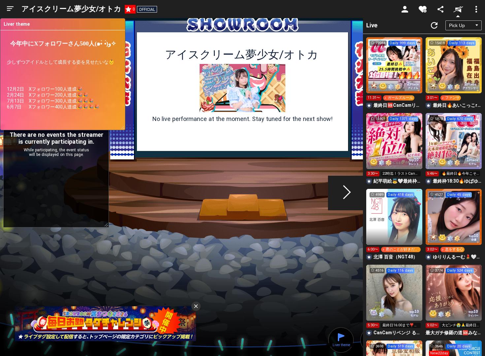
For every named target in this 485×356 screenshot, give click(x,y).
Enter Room (394, 71)
